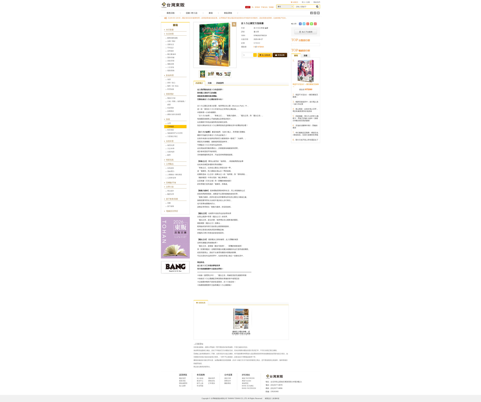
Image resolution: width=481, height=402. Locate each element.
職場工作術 (171, 98)
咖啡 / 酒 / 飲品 (172, 86)
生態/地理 (170, 152)
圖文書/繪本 (171, 54)
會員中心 (200, 381)
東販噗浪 (245, 383)
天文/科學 (170, 148)
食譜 (169, 79)
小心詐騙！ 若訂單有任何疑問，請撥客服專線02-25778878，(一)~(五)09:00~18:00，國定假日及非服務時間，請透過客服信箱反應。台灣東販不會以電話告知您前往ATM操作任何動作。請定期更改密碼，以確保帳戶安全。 (177, 18)
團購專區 (227, 383)
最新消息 (182, 381)
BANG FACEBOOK (249, 388)
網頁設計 (268, 398)
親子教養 (170, 206)
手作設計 (170, 48)
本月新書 (170, 30)
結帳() (295, 2)
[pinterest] (315, 23)
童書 (169, 203)
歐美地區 (170, 130)
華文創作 (170, 191)
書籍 (211, 13)
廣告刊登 (227, 378)
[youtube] (318, 13)
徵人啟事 (182, 386)
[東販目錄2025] (175, 237)
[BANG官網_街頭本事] (175, 267)
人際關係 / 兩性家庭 (174, 174)
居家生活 (170, 44)
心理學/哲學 (171, 178)
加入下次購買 (307, 32)
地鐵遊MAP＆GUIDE (175, 133)
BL (253, 7)
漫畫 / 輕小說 (191, 13)
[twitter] (304, 23)
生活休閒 (170, 34)
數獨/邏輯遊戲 (172, 38)
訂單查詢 (211, 383)
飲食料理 (170, 75)
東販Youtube (246, 381)
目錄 (210, 83)
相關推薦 (201, 303)
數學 (169, 155)
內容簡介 (199, 83)
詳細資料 (220, 83)
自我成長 (170, 168)
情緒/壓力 (170, 171)
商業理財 (170, 94)
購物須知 (211, 381)
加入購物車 (266, 55)
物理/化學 (170, 145)
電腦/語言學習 (172, 211)
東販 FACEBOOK (248, 378)
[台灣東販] (173, 5)
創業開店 (170, 111)
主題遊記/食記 (172, 136)
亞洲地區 (170, 126)
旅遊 (168, 119)
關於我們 (182, 378)
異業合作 (227, 381)
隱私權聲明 (183, 383)
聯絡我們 (317, 2)
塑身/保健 (170, 57)
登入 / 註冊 (306, 2)
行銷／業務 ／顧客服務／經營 (176, 103)
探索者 (257, 7)
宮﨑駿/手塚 (171, 183)
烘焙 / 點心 (171, 83)
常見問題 (200, 386)
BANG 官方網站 (248, 386)
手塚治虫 (264, 7)
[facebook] (311, 13)
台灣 (169, 123)
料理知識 (170, 89)
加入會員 (200, 378)
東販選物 (228, 13)
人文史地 (170, 67)
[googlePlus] (307, 23)
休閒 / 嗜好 (171, 41)
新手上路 (200, 383)
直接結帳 (281, 55)
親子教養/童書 (172, 199)
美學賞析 (170, 51)
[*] (215, 44)
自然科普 (170, 141)
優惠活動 (171, 13)
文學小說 (170, 187)
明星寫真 (170, 160)
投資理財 (170, 108)
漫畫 (305, 55)
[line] (311, 23)
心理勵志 (170, 164)
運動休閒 (170, 64)
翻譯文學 (170, 194)
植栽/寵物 (170, 70)
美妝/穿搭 (170, 61)
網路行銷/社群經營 (174, 114)
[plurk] (315, 13)
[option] (215, 44)
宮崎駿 (271, 7)
